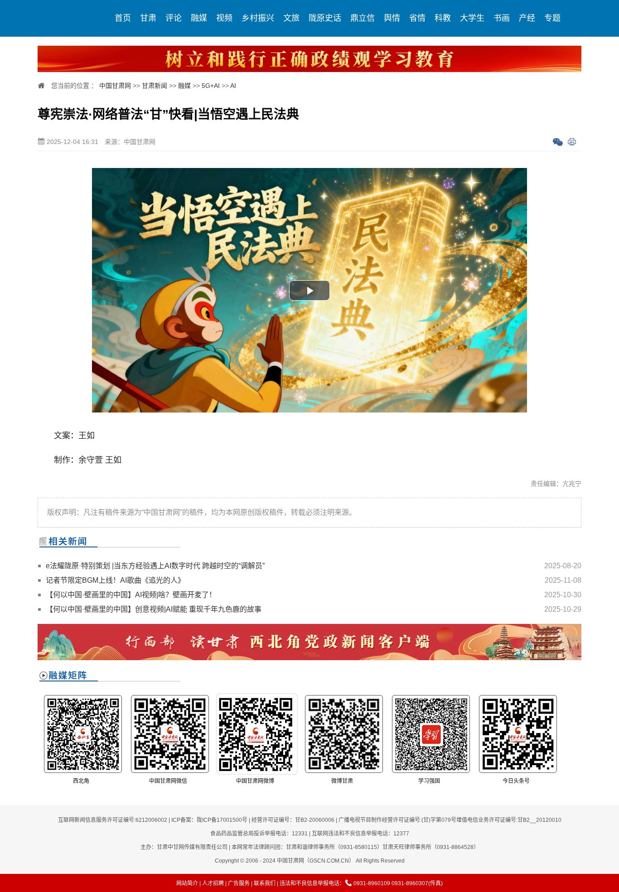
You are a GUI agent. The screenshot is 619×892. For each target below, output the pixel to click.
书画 (501, 18)
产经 (527, 18)
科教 (443, 18)
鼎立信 (362, 18)
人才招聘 (213, 883)
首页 (123, 18)
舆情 (392, 18)
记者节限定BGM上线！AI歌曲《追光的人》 (115, 580)
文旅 (291, 18)
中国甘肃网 (115, 85)
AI (233, 85)
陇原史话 (325, 18)
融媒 (199, 18)
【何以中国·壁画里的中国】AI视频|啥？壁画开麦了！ (131, 595)
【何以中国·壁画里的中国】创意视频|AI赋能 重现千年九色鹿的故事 (153, 609)
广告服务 (239, 883)
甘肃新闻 (154, 85)
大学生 (472, 18)
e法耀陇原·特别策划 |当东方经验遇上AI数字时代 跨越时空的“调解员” (155, 566)
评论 (173, 18)
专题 (552, 18)
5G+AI (211, 85)
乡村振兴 (258, 18)
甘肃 (148, 18)
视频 (224, 18)
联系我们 (265, 883)
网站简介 (187, 883)
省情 (417, 18)
